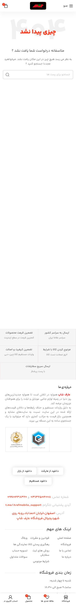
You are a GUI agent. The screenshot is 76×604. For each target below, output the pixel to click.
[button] (24, 471)
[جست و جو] (7, 74)
